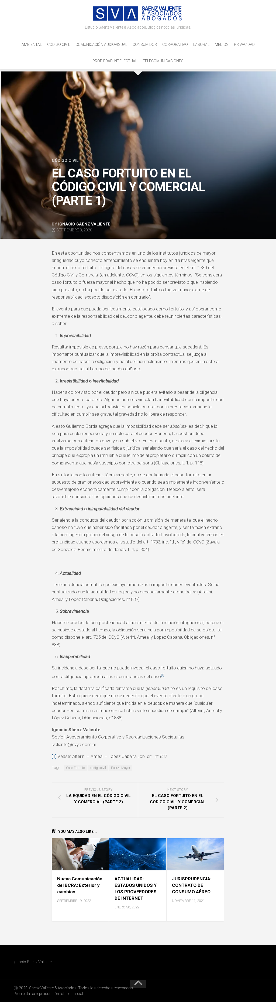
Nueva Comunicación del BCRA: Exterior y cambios (79, 885)
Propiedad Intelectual (114, 61)
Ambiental (32, 44)
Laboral (201, 44)
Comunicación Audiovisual (101, 44)
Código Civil (58, 44)
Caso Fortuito (75, 768)
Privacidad (244, 44)
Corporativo (175, 44)
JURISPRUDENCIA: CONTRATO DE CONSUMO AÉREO (191, 885)
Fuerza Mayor (120, 768)
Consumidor (145, 44)
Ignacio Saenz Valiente (84, 224)
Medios (222, 44)
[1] (54, 756)
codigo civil (98, 768)
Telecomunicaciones (163, 61)
